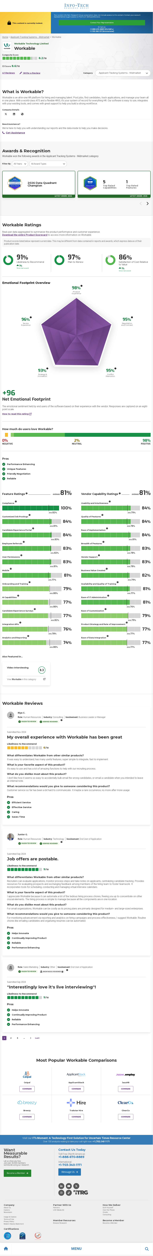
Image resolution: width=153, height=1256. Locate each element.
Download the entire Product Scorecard (24, 234)
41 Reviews (8, 73)
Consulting (107, 1215)
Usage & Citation (10, 1217)
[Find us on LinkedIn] (61, 1186)
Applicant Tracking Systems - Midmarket (29, 37)
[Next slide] (147, 203)
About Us (7, 1208)
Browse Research (60, 1223)
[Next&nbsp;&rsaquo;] (31, 1038)
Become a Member (16, 1173)
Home (5, 37)
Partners (56, 1208)
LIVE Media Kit (58, 1210)
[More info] (81, 286)
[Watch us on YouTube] (68, 1186)
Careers (7, 1210)
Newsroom (8, 1212)
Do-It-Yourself (108, 1208)
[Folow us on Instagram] (61, 1193)
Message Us (68, 1171)
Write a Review (31, 73)
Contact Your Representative (102, 23)
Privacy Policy (9, 1221)
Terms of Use (9, 1219)
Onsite (105, 1212)
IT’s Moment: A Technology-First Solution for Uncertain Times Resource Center (81, 1138)
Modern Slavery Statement (14, 1224)
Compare (27, 1089)
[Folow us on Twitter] (76, 1186)
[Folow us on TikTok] (69, 1193)
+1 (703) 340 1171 (101, 1141)
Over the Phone (109, 1210)
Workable (56, 37)
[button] (76, 1249)
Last (37, 1038)
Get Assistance (15, 132)
